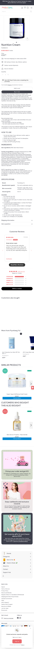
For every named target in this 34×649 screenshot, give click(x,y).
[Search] (31, 11)
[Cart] (28, 7)
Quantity (3, 71)
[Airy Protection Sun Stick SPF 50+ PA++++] (11, 346)
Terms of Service (5, 589)
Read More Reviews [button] (17, 265)
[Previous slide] (2, 250)
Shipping (10, 85)
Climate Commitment (6, 598)
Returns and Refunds (6, 592)
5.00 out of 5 (21, 271)
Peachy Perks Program (7, 604)
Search (3, 587)
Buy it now (17, 92)
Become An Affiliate (6, 606)
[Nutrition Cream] (11, 313)
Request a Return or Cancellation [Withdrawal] (12, 594)
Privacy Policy (4, 590)
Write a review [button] (17, 288)
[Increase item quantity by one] (8, 74)
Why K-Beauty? (5, 602)
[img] (9, 237)
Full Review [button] (9, 259)
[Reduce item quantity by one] (2, 74)
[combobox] (17, 11)
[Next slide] (31, 250)
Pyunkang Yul (15, 330)
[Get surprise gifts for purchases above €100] (17, 523)
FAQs (2, 600)
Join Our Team (4, 608)
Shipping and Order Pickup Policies (9, 596)
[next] (31, 384)
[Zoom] (27, 38)
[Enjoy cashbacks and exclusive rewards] (17, 490)
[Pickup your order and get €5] (17, 460)
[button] (5, 50)
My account (4, 610)
